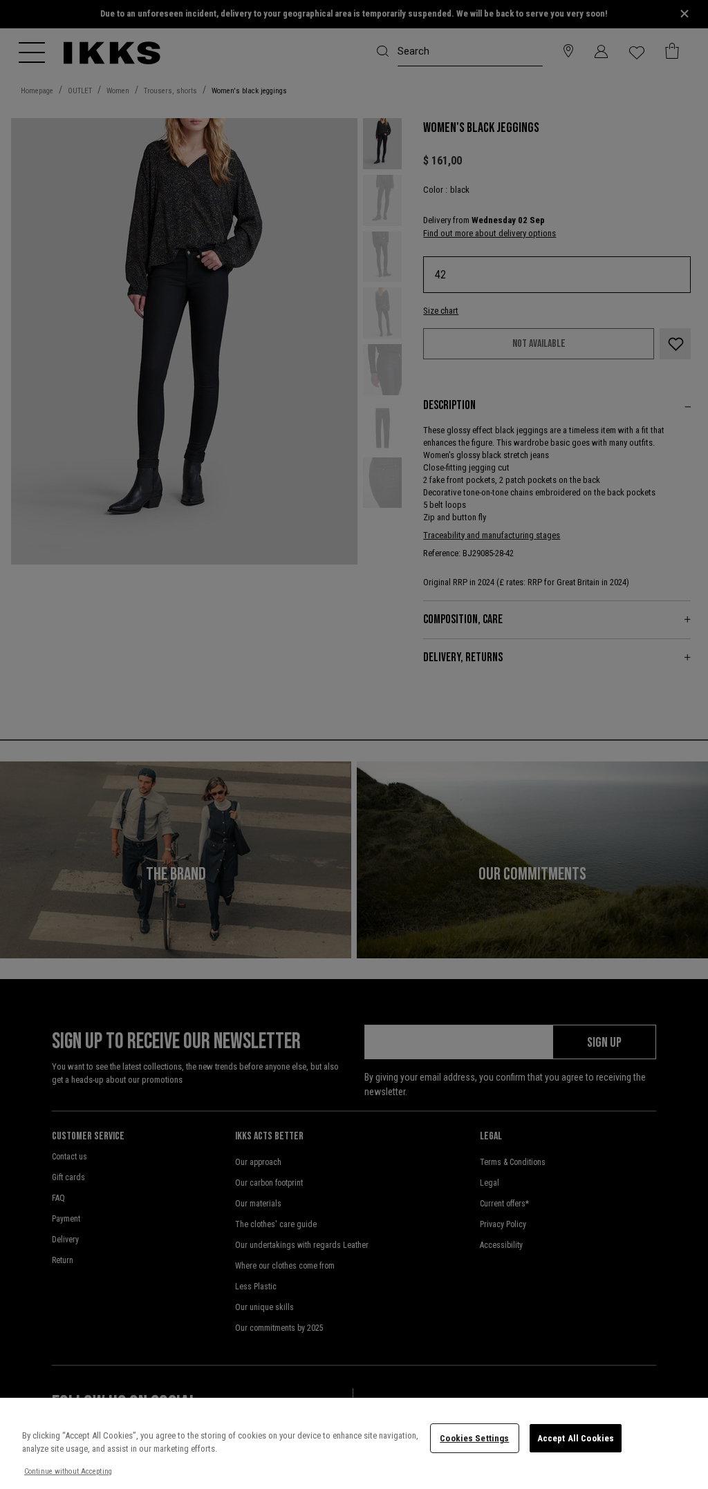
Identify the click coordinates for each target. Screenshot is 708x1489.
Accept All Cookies (575, 1438)
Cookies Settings (474, 1438)
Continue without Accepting (68, 1471)
